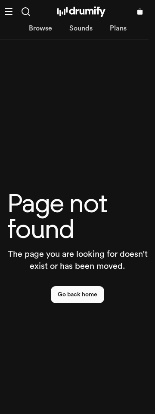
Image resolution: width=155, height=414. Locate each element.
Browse (40, 28)
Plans (118, 28)
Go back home (77, 295)
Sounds (81, 28)
